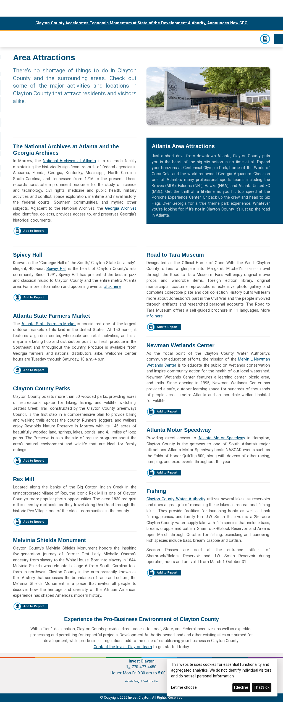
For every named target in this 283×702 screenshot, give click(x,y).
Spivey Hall (56, 268)
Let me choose (184, 687)
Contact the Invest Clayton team (123, 647)
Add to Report (33, 231)
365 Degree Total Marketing (141, 686)
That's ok (261, 687)
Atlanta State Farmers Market (49, 324)
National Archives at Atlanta (69, 161)
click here (112, 286)
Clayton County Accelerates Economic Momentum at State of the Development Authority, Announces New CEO (141, 23)
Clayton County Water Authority (175, 499)
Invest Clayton (7, 38)
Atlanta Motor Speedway (221, 438)
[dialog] (222, 677)
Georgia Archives (121, 208)
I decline (241, 687)
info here (154, 316)
